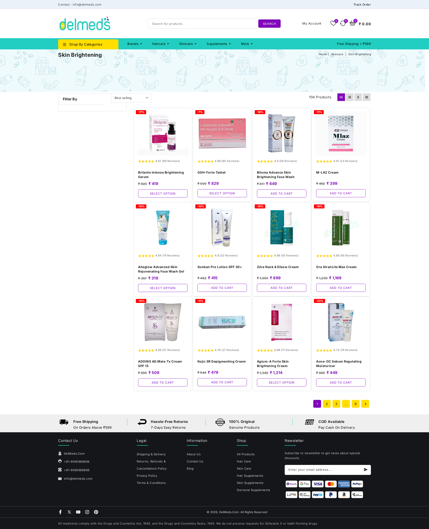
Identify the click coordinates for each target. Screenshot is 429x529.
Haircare (158, 44)
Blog (190, 468)
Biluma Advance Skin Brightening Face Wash (276, 174)
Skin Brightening (359, 54)
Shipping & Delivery (151, 454)
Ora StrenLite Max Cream (336, 267)
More (245, 44)
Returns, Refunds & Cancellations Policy (151, 465)
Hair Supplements (250, 475)
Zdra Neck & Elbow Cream (278, 267)
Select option (163, 193)
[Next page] (365, 404)
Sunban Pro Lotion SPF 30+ (220, 267)
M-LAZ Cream (327, 172)
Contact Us (195, 461)
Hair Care (244, 461)
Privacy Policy (147, 475)
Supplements (217, 44)
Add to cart (282, 193)
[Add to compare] (186, 121)
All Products (246, 454)
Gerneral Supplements (253, 490)
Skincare (186, 44)
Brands (132, 44)
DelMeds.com (229, 512)
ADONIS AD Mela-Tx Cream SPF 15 (160, 363)
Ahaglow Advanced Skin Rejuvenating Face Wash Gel (161, 269)
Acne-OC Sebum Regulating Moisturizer (339, 363)
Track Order (362, 4)
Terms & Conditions (151, 483)
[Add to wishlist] (186, 114)
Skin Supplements (250, 483)
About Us (194, 454)
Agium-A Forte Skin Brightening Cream (273, 363)
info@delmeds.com (78, 478)
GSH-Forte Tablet (212, 172)
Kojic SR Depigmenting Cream (222, 361)
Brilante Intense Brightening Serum (161, 174)
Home (323, 54)
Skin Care (244, 468)
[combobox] (214, 24)
